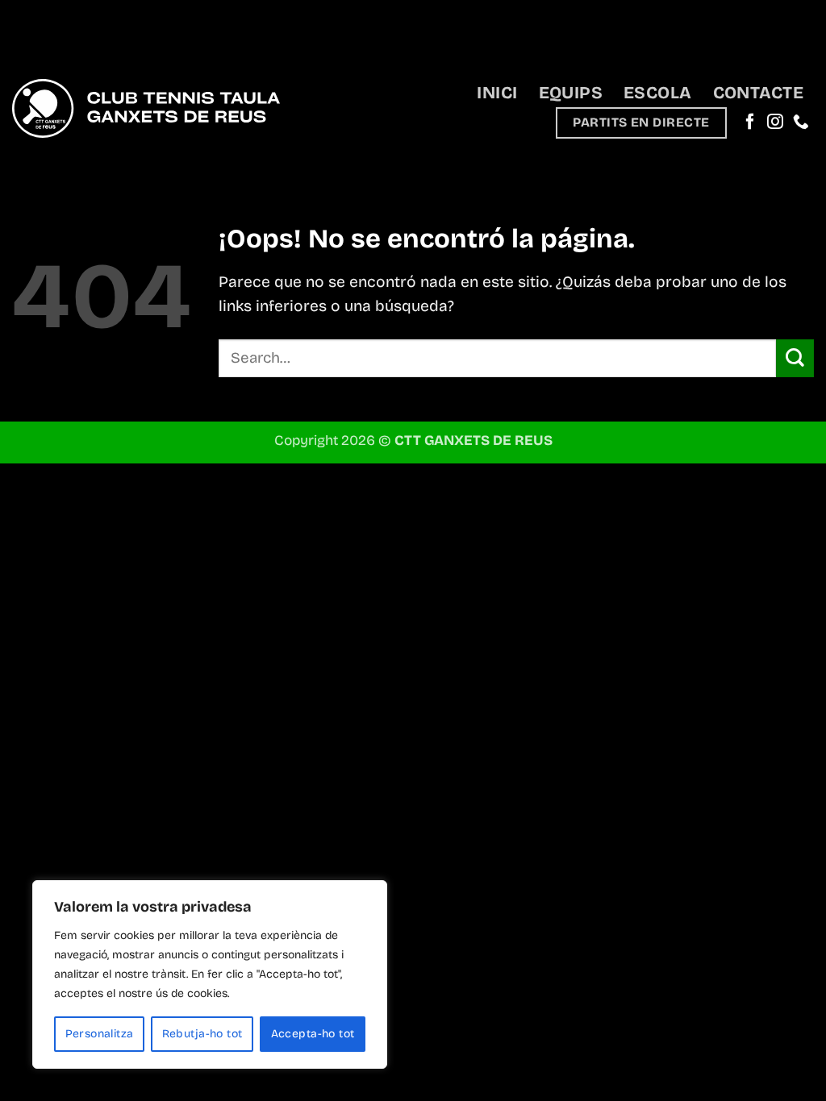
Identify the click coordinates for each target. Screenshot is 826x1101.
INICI (497, 92)
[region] (209, 974)
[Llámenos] (801, 122)
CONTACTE (758, 92)
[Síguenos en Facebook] (750, 122)
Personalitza (99, 1034)
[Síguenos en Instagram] (775, 122)
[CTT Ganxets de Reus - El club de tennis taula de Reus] (146, 108)
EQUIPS (571, 92)
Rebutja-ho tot (202, 1034)
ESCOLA (658, 92)
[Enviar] (795, 358)
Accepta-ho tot (313, 1034)
